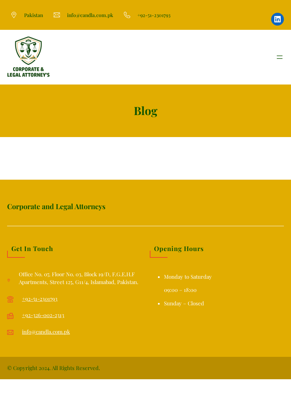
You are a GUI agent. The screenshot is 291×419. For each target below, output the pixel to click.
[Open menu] (279, 57)
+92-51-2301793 (39, 298)
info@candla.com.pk (46, 331)
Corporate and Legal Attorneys (56, 206)
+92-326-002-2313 (43, 315)
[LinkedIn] (277, 19)
